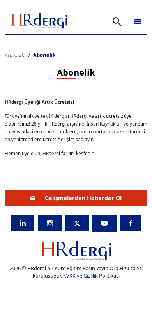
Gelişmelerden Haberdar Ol (83, 198)
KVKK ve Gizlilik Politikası (91, 275)
